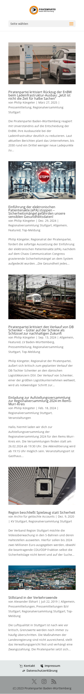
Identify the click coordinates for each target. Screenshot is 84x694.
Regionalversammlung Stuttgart (30, 225)
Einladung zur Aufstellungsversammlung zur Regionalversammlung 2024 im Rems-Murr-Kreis (40, 400)
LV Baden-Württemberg (38, 342)
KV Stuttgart (19, 521)
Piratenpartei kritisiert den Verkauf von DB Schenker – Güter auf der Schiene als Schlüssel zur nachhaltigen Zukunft (41, 330)
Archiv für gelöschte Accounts (34, 516)
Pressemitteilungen (21, 606)
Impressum (52, 666)
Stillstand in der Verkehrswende (32, 597)
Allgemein (60, 225)
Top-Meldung (31, 230)
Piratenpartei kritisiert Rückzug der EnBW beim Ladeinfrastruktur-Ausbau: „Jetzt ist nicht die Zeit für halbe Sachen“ (40, 95)
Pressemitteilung (19, 107)
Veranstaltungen (19, 418)
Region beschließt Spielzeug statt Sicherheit (41, 512)
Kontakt (29, 666)
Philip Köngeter (24, 102)
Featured (14, 230)
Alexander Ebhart (26, 601)
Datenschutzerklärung (42, 670)
